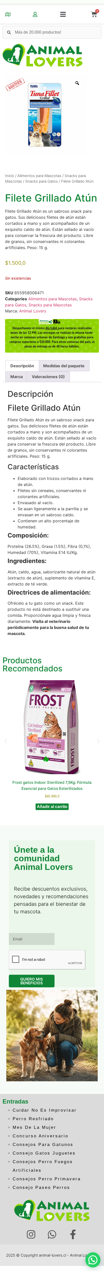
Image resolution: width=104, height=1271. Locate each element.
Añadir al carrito (52, 806)
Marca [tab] (16, 376)
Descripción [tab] (22, 365)
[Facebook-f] (73, 1234)
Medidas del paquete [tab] (64, 365)
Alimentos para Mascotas (39, 176)
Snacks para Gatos (41, 181)
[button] (63, 14)
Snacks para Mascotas (50, 304)
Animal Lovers (32, 310)
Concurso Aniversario (40, 1136)
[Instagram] (31, 1234)
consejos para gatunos (43, 1144)
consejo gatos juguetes (44, 1153)
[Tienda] (7, 14)
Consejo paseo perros (41, 1187)
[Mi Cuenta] (35, 14)
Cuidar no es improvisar (45, 1110)
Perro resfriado (33, 1118)
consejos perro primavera (47, 1179)
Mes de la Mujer (34, 1127)
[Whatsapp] (52, 1234)
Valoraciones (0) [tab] (48, 376)
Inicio (9, 176)
